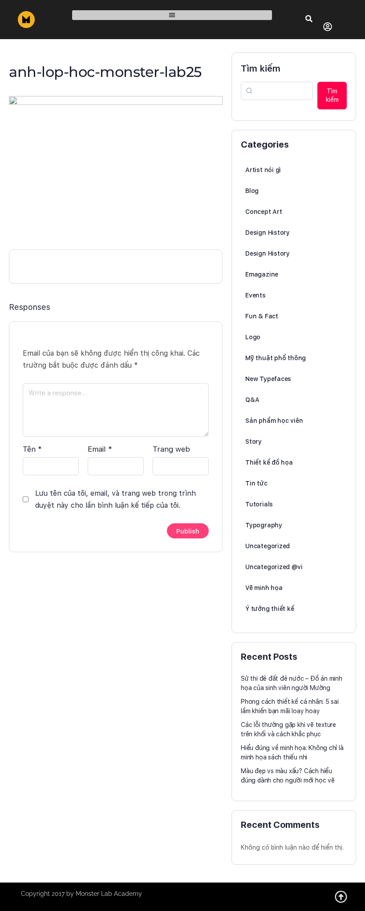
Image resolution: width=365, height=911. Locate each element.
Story (253, 441)
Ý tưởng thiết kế (269, 608)
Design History (267, 232)
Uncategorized (267, 546)
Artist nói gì (263, 169)
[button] (172, 15)
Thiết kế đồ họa (269, 462)
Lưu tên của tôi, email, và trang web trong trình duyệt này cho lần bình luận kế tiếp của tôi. (115, 499)
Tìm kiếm (260, 68)
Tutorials (259, 504)
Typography (263, 525)
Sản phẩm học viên (274, 420)
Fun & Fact (261, 316)
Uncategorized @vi (273, 566)
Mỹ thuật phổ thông (275, 357)
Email (100, 449)
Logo (252, 337)
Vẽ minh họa (264, 587)
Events (255, 295)
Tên (32, 449)
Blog (252, 190)
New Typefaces (268, 378)
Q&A (252, 399)
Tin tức (256, 483)
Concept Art (263, 211)
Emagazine (261, 274)
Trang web (171, 449)
